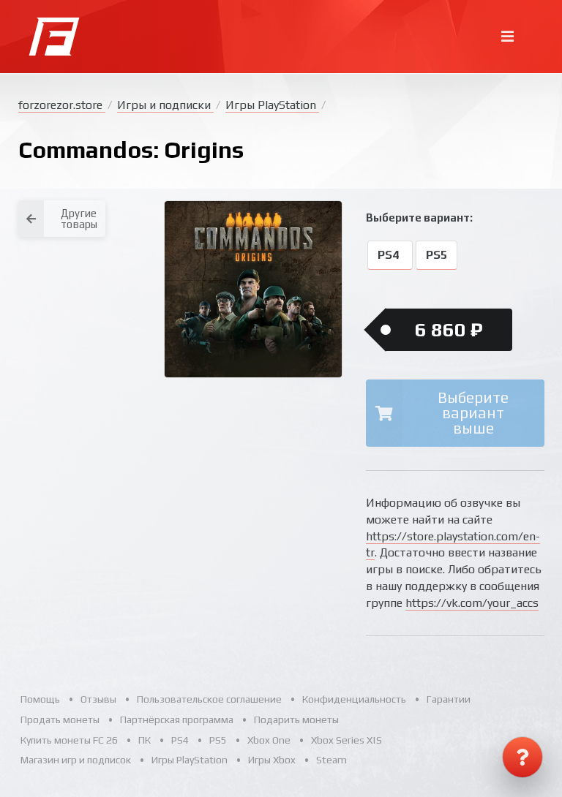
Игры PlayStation (272, 105)
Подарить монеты (296, 719)
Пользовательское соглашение (209, 699)
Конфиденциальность (354, 699)
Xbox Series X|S (346, 740)
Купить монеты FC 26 (69, 740)
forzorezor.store (61, 105)
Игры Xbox (272, 760)
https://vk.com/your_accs (472, 603)
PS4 (390, 255)
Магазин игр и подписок (75, 760)
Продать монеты (60, 719)
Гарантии (449, 699)
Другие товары (79, 218)
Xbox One (269, 740)
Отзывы (98, 699)
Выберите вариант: (419, 217)
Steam (331, 760)
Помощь (40, 699)
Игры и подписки (165, 105)
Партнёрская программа (176, 719)
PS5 (436, 255)
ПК (144, 740)
